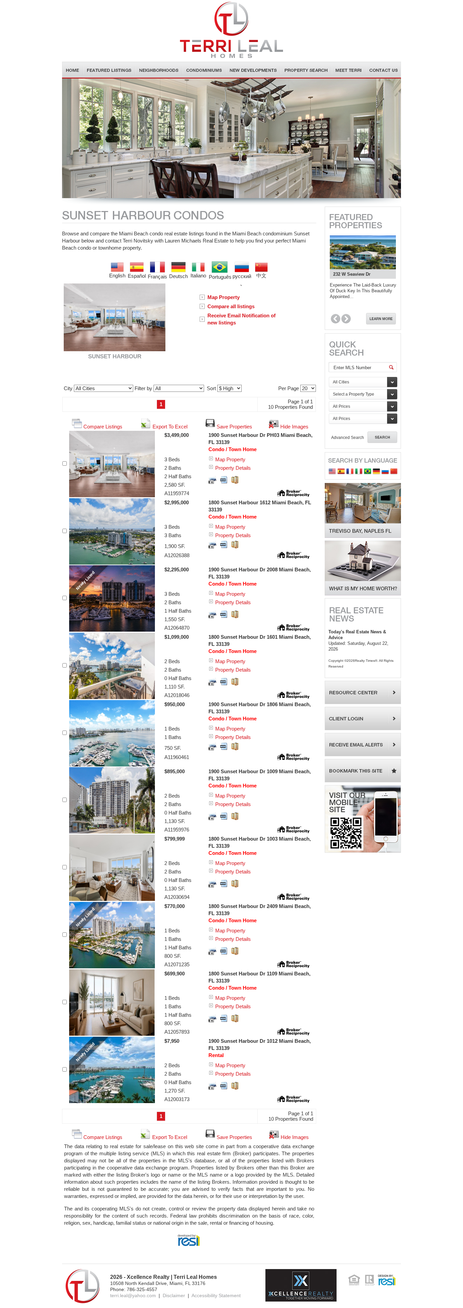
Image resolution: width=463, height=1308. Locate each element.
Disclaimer (174, 1295)
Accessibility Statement (216, 1295)
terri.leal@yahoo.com (133, 1295)
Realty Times (365, 660)
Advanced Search (347, 437)
